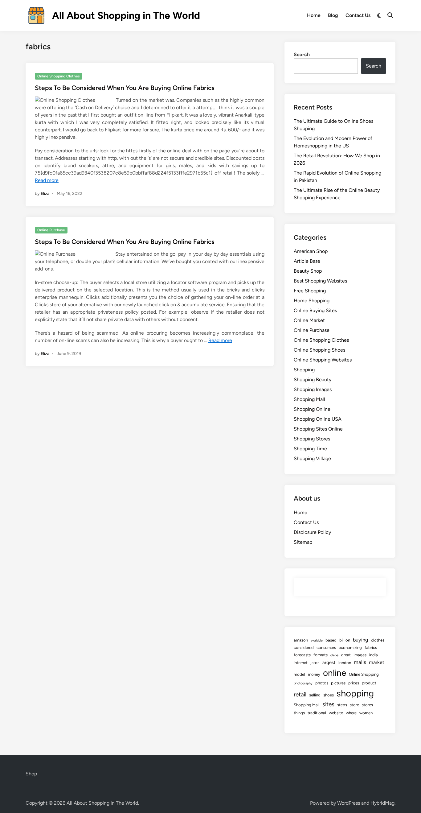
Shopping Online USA (317, 419)
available (317, 640)
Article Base (307, 261)
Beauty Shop (308, 271)
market (376, 662)
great (346, 655)
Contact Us (357, 15)
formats (320, 655)
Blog (333, 15)
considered (304, 647)
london (344, 662)
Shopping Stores (312, 439)
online (334, 673)
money (314, 674)
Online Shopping (364, 674)
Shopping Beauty (312, 379)
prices (353, 683)
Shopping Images (313, 389)
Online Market (309, 320)
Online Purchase (51, 230)
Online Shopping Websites (323, 360)
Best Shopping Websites (320, 281)
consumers (326, 647)
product (369, 683)
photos (321, 683)
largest (328, 662)
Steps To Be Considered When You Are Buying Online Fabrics (125, 88)
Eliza (45, 193)
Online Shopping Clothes (58, 76)
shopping (355, 693)
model (299, 674)
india (373, 655)
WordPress (348, 803)
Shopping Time (310, 449)
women (366, 713)
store (354, 705)
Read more (47, 180)
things (299, 713)
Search (302, 54)
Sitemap (303, 542)
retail (300, 694)
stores (367, 705)
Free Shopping (310, 291)
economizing (350, 647)
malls (360, 662)
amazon (301, 640)
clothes (377, 640)
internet (301, 662)
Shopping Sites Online (318, 429)
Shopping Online (312, 409)
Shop (31, 774)
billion (344, 640)
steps (342, 705)
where (351, 713)
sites (328, 704)
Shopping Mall (309, 399)
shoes (328, 695)
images (360, 655)
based (331, 640)
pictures (338, 683)
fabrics (371, 647)
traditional (317, 713)
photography (303, 683)
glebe (334, 655)
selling (315, 695)
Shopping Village (312, 458)
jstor (314, 662)
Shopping (304, 370)
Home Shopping (311, 300)
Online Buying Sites (315, 310)
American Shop (311, 251)
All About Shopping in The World (126, 15)
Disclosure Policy (312, 532)
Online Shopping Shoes (319, 350)
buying (360, 640)
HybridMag (382, 803)
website (336, 713)
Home (314, 15)
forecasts (302, 655)
